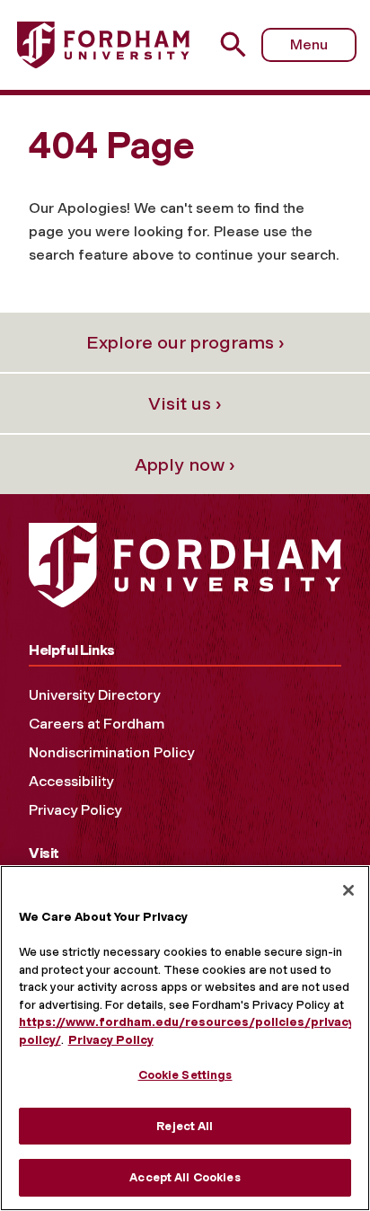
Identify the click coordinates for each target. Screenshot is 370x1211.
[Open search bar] (240, 44)
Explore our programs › (185, 342)
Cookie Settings (185, 1075)
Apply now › (185, 464)
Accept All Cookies (184, 1177)
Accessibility (71, 781)
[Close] (348, 890)
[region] (185, 1038)
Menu (309, 44)
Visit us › (185, 403)
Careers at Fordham (96, 723)
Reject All (184, 1126)
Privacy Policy (75, 809)
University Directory (94, 694)
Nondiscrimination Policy (111, 752)
